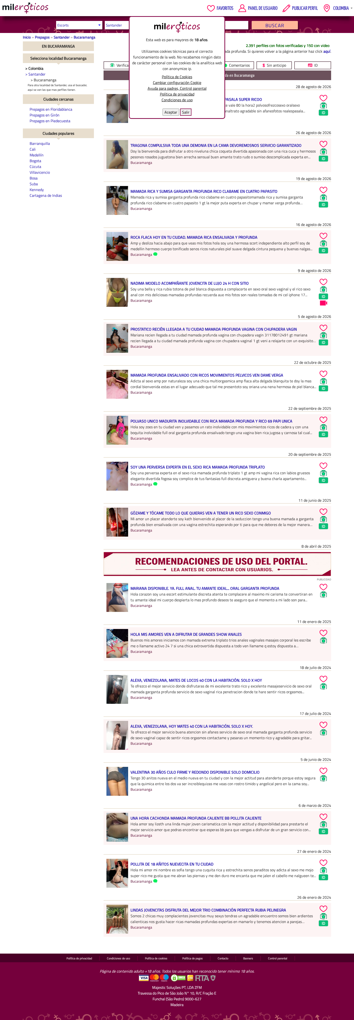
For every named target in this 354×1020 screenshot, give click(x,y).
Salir (186, 112)
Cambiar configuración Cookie (177, 82)
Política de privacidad (177, 94)
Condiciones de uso (177, 100)
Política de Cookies (177, 77)
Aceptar (170, 112)
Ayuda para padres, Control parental (177, 88)
